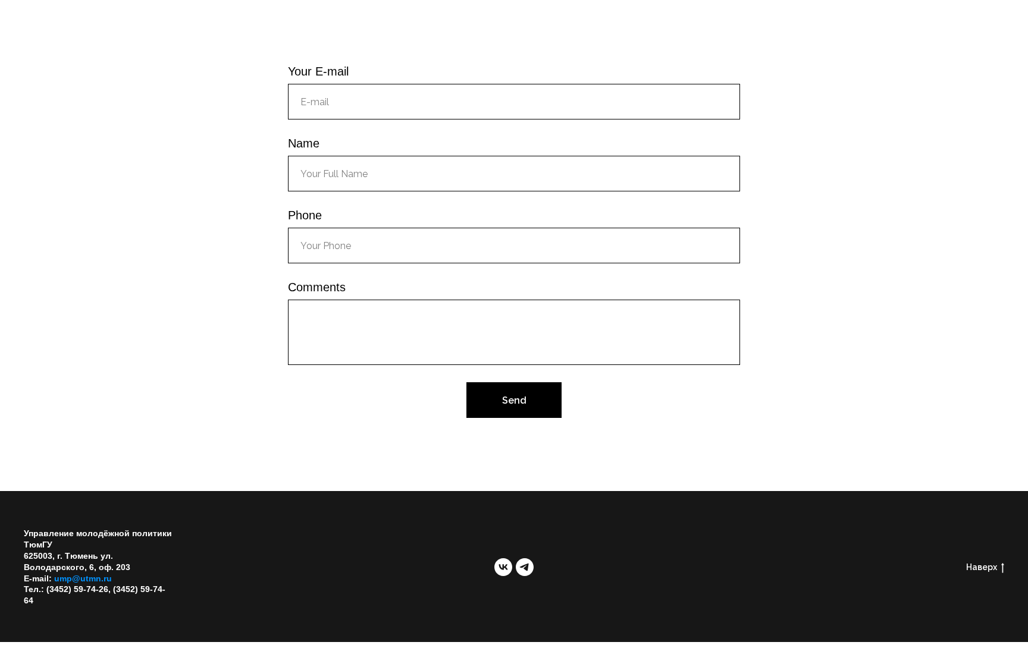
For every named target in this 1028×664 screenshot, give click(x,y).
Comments (317, 287)
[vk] (503, 567)
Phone (305, 215)
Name (303, 143)
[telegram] (525, 567)
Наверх (981, 567)
